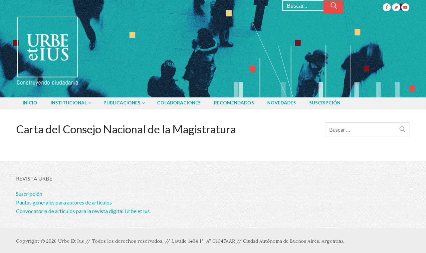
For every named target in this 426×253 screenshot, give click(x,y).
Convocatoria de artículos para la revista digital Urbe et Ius (83, 211)
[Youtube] (405, 7)
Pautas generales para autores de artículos (64, 202)
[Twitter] (396, 7)
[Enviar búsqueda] (333, 7)
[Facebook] (387, 7)
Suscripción (29, 193)
